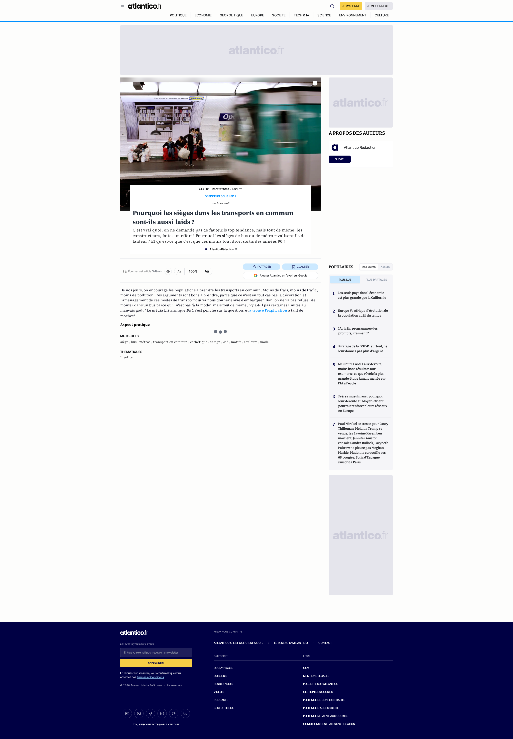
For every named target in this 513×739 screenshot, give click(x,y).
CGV (306, 668)
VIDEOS (218, 692)
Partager (264, 266)
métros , (146, 342)
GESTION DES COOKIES (318, 692)
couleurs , (252, 342)
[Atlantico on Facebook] (150, 713)
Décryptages (220, 189)
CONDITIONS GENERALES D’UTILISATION (329, 724)
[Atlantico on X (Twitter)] (138, 713)
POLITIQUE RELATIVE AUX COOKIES (325, 716)
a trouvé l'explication (268, 310)
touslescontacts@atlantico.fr (156, 724)
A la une (204, 189)
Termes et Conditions (150, 677)
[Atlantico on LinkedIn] (162, 713)
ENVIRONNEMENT (353, 15)
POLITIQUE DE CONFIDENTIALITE (324, 700)
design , (216, 342)
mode (264, 342)
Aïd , (227, 342)
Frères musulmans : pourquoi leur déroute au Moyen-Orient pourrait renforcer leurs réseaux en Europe (362, 403)
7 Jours (385, 266)
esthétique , (200, 342)
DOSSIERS (220, 676)
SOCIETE (279, 15)
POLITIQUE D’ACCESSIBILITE (321, 708)
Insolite (237, 189)
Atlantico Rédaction (222, 249)
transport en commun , (171, 342)
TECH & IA (301, 15)
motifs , (237, 342)
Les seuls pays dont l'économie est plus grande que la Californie (362, 295)
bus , (135, 342)
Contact (325, 642)
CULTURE (382, 15)
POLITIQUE (178, 15)
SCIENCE (324, 15)
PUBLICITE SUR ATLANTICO (320, 684)
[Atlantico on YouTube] (185, 713)
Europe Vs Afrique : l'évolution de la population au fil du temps (363, 313)
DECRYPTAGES (223, 668)
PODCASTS (221, 700)
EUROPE (257, 15)
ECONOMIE (203, 15)
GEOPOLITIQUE (231, 15)
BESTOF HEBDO (224, 708)
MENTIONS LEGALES (316, 676)
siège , (125, 342)
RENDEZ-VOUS (223, 684)
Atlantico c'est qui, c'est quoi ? (239, 642)
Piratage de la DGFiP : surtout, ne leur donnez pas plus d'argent (362, 348)
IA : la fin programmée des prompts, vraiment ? (358, 331)
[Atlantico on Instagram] (173, 713)
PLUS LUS (345, 279)
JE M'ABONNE (351, 6)
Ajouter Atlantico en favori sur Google (283, 275)
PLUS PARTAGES (376, 279)
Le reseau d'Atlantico (291, 642)
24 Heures (369, 266)
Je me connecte (378, 6)
